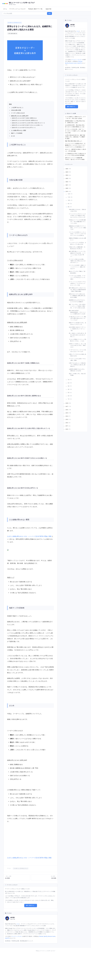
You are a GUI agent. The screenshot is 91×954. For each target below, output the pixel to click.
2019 (67, 191)
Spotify (45, 936)
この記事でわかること (17, 107)
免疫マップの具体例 (16, 133)
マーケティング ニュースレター (17, 9)
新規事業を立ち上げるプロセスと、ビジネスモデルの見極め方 (78, 300)
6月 (69, 382)
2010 (67, 429)
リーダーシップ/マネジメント (14, 22)
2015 (67, 413)
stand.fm (7, 938)
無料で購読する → (30, 905)
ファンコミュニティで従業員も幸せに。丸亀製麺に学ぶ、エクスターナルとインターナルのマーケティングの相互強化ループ (75, 145)
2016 (67, 409)
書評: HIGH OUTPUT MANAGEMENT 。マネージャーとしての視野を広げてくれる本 (78, 312)
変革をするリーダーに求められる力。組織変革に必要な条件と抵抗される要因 (77, 295)
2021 (67, 185)
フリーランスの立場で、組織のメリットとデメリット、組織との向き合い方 (78, 267)
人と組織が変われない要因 (18, 130)
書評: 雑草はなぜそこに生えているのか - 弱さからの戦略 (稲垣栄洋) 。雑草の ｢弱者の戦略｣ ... (78, 289)
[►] (67, 194)
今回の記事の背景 (16, 110)
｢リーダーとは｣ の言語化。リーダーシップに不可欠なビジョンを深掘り (77, 277)
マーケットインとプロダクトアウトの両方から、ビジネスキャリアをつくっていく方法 (78, 283)
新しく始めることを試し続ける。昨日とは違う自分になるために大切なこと (78, 335)
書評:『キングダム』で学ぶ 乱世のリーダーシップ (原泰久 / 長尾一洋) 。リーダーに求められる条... (78, 306)
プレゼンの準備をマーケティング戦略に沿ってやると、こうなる (78, 340)
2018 (67, 403)
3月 (69, 392)
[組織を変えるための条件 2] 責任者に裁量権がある (25, 120)
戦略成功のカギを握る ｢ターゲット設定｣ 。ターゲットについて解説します (78, 227)
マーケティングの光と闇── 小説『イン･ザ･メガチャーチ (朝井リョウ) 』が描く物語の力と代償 (75, 131)
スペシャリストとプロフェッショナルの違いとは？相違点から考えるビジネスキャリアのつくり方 (78, 215)
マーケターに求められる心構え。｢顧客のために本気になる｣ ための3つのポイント (77, 261)
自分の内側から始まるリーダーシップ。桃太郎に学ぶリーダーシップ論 (78, 328)
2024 (67, 175)
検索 (49, 13)
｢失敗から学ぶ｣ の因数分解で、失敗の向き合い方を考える (77, 247)
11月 (69, 197)
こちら (17, 924)
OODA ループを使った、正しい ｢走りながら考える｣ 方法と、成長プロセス (78, 345)
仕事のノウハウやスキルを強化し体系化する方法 (78, 355)
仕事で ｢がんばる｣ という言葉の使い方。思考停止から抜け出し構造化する (77, 364)
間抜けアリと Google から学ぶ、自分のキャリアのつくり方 (78, 323)
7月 (69, 379)
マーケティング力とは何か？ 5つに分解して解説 (78, 359)
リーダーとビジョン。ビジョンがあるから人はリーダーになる (78, 350)
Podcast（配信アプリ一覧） (35, 9)
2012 (67, 422)
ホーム (5, 9)
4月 (69, 389)
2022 (67, 181)
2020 (67, 188)
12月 (69, 194)
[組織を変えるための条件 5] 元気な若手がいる (24, 127)
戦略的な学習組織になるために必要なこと (78, 238)
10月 (69, 200)
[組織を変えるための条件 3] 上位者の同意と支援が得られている (28, 123)
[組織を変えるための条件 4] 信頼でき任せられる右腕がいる (27, 125)
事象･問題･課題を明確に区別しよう (73, 141)
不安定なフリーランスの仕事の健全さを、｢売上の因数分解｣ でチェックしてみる (78, 221)
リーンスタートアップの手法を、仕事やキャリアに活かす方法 (78, 243)
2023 (67, 178)
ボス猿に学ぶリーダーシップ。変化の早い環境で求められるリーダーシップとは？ (78, 318)
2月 (69, 395)
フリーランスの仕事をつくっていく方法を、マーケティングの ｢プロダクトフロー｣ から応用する (78, 233)
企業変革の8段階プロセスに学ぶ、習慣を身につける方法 (78, 370)
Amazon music (51, 936)
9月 (69, 203)
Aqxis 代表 (48, 9)
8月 (69, 206)
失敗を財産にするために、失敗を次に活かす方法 (78, 210)
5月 (69, 386)
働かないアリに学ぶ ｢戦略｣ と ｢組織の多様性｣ (77, 272)
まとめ (13, 136)
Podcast (41, 936)
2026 (67, 168)
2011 (67, 426)
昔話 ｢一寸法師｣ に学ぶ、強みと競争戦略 (77, 374)
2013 (67, 419)
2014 (67, 416)
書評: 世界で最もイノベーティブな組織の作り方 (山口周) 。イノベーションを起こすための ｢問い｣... (77, 254)
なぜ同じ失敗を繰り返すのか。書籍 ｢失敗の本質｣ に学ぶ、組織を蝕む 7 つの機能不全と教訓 (75, 136)
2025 (67, 172)
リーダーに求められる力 (18, 113)
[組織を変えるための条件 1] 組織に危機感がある (24, 118)
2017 (67, 406)
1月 (69, 399)
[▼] (67, 207)
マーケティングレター (16, 936)
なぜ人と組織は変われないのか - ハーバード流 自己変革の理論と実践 (29, 536)
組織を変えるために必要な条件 (19, 116)
